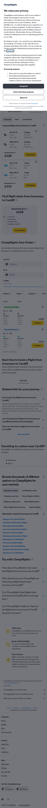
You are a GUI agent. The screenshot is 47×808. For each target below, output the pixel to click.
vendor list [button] (10, 51)
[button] (23, 86)
